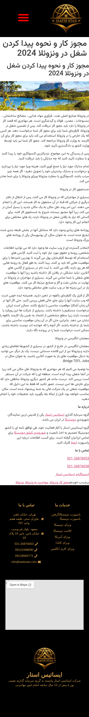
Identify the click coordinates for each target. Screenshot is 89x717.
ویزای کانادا (63, 542)
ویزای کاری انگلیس (62, 548)
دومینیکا (70, 419)
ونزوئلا (20, 482)
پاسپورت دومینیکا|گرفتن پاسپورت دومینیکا (66, 516)
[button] (23, 17)
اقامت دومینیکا (62, 530)
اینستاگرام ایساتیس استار (72, 474)
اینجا (74, 442)
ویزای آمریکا (62, 536)
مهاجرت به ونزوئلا (36, 482)
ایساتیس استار (54, 414)
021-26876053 (78, 458)
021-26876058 (78, 466)
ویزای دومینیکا (62, 524)
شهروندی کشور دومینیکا (30, 432)
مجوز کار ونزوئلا (60, 482)
